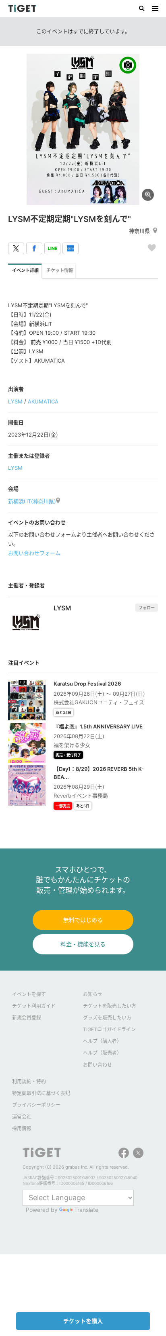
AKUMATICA (43, 401)
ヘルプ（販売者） (102, 1053)
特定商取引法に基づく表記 (41, 1093)
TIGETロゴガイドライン (109, 1029)
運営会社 (21, 1117)
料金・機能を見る (83, 944)
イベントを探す (29, 994)
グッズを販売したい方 (107, 1018)
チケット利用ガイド (34, 1006)
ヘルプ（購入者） (102, 1041)
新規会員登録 (26, 1018)
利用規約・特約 (29, 1082)
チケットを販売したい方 (109, 1006)
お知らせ (92, 994)
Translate (86, 1209)
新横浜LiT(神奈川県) (32, 501)
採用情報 (21, 1128)
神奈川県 (139, 231)
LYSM (15, 401)
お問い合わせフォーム (34, 553)
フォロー (147, 607)
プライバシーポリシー (36, 1105)
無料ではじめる (83, 919)
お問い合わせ (97, 1065)
